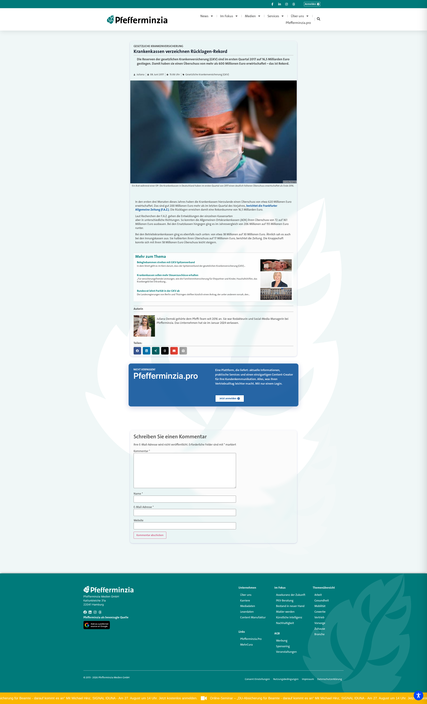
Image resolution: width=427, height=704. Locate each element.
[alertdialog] (213, 698)
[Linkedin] (90, 612)
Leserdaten (247, 611)
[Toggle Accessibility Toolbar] (418, 695)
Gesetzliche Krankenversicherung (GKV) (207, 74)
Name (138, 493)
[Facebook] (85, 612)
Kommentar (142, 451)
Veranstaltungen (286, 652)
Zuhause (319, 629)
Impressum (308, 679)
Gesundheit (321, 600)
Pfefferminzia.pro (298, 23)
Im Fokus (226, 16)
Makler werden (285, 611)
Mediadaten (247, 606)
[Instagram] (95, 612)
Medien (250, 16)
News (204, 16)
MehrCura (246, 644)
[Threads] (100, 612)
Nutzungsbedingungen (286, 679)
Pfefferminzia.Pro (251, 639)
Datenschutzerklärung (329, 679)
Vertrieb (319, 617)
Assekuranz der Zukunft (290, 595)
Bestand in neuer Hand (290, 606)
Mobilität (319, 606)
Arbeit (318, 595)
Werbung (281, 640)
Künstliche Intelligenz (289, 617)
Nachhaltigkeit (285, 623)
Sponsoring (283, 646)
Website (138, 520)
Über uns (297, 16)
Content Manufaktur (253, 617)
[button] (137, 351)
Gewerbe (320, 611)
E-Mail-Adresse (144, 507)
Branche (319, 634)
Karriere (245, 600)
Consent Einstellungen (257, 679)
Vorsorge (319, 623)
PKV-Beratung (284, 600)
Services (273, 16)
